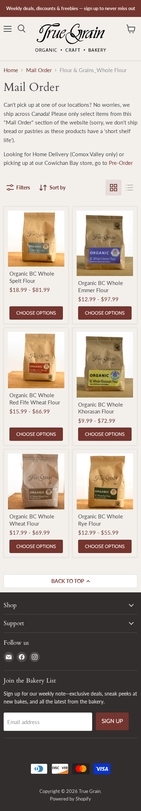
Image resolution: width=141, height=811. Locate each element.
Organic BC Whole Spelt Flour (31, 277)
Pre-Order (121, 162)
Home (11, 70)
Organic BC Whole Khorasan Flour (100, 408)
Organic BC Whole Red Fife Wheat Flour (34, 399)
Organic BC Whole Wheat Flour (31, 520)
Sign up (112, 721)
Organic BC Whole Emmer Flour (100, 286)
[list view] (129, 188)
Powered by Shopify (70, 799)
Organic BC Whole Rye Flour (100, 520)
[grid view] (113, 188)
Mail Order (39, 70)
